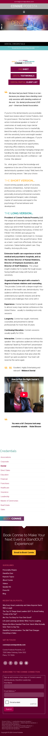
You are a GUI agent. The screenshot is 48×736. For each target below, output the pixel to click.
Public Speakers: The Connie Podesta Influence (17, 726)
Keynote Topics (8, 577)
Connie (24, 6)
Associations (6, 457)
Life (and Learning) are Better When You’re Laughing (22, 621)
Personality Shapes (10, 570)
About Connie (8, 580)
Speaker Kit (7, 587)
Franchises (5, 483)
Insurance (4, 492)
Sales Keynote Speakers (28, 723)
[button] (24, 12)
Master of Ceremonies (9, 501)
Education (4, 475)
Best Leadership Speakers (10, 723)
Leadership (5, 496)
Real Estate (5, 505)
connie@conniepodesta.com (24, 1)
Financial (4, 479)
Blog (4, 594)
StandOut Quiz (8, 573)
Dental (3, 466)
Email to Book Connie (24, 552)
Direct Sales (5, 470)
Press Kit (6, 590)
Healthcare (5, 488)
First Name (8, 683)
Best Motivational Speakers (11, 724)
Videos (5, 583)
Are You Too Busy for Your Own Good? (17, 617)
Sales (3, 509)
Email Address (10, 691)
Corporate (5, 462)
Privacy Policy (6, 721)
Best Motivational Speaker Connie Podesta (15, 727)
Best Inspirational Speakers (11, 728)
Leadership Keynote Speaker (21, 721)
